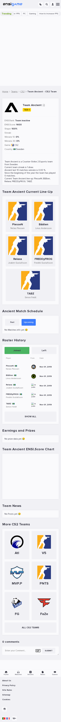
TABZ (29, 181)
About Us (6, 680)
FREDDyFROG (19, 181)
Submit (48, 650)
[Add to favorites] (43, 105)
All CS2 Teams (30, 627)
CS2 (16, 145)
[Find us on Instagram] (4, 709)
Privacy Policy (8, 685)
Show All (30, 416)
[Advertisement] (30, 51)
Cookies (6, 699)
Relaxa (8, 181)
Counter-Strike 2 (30, 161)
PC (21, 13)
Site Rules (7, 690)
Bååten (46, 178)
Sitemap (6, 695)
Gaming (29, 13)
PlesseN (38, 178)
